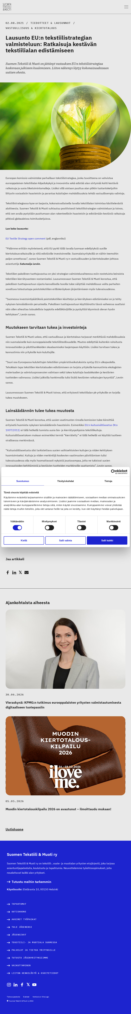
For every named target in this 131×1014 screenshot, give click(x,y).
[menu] (126, 7)
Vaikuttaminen (21, 965)
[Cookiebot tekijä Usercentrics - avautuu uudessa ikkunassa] (113, 471)
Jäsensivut (19, 934)
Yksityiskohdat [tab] (65, 481)
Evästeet (26, 997)
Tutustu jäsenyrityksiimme (30, 957)
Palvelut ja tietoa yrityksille (34, 950)
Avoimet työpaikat (24, 919)
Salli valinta (65, 540)
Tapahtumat (19, 904)
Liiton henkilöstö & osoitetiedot (35, 973)
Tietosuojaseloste (13, 997)
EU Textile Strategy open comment (26, 238)
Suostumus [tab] (22, 481)
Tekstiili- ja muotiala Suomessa (34, 942)
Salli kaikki (107, 540)
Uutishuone (14, 829)
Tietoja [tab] (108, 481)
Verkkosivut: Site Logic (41, 997)
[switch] (49, 527)
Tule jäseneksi (22, 927)
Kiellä (24, 540)
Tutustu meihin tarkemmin (31, 882)
